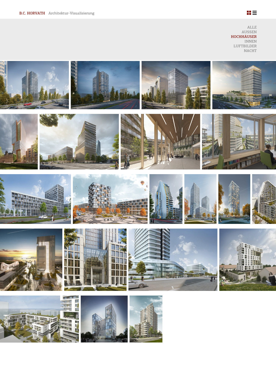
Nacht (250, 51)
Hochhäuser (244, 37)
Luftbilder (245, 46)
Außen (249, 32)
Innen (250, 42)
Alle (252, 27)
